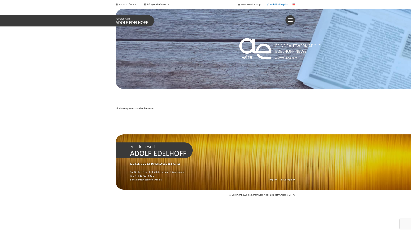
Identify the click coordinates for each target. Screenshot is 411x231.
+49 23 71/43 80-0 (127, 4)
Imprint (273, 179)
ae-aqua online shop (250, 4)
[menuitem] (294, 4)
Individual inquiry (279, 4)
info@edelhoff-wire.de (158, 4)
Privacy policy (288, 179)
